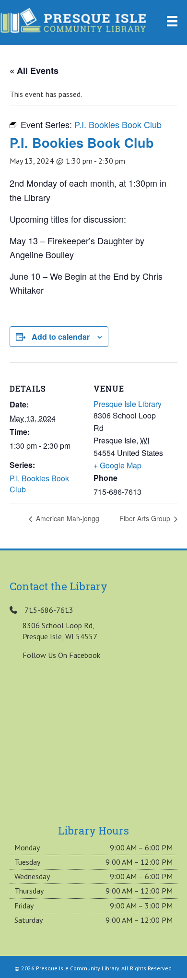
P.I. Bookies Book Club (39, 484)
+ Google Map (117, 465)
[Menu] (172, 21)
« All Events (34, 70)
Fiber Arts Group (145, 518)
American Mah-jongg (66, 518)
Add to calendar (61, 336)
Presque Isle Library (128, 403)
